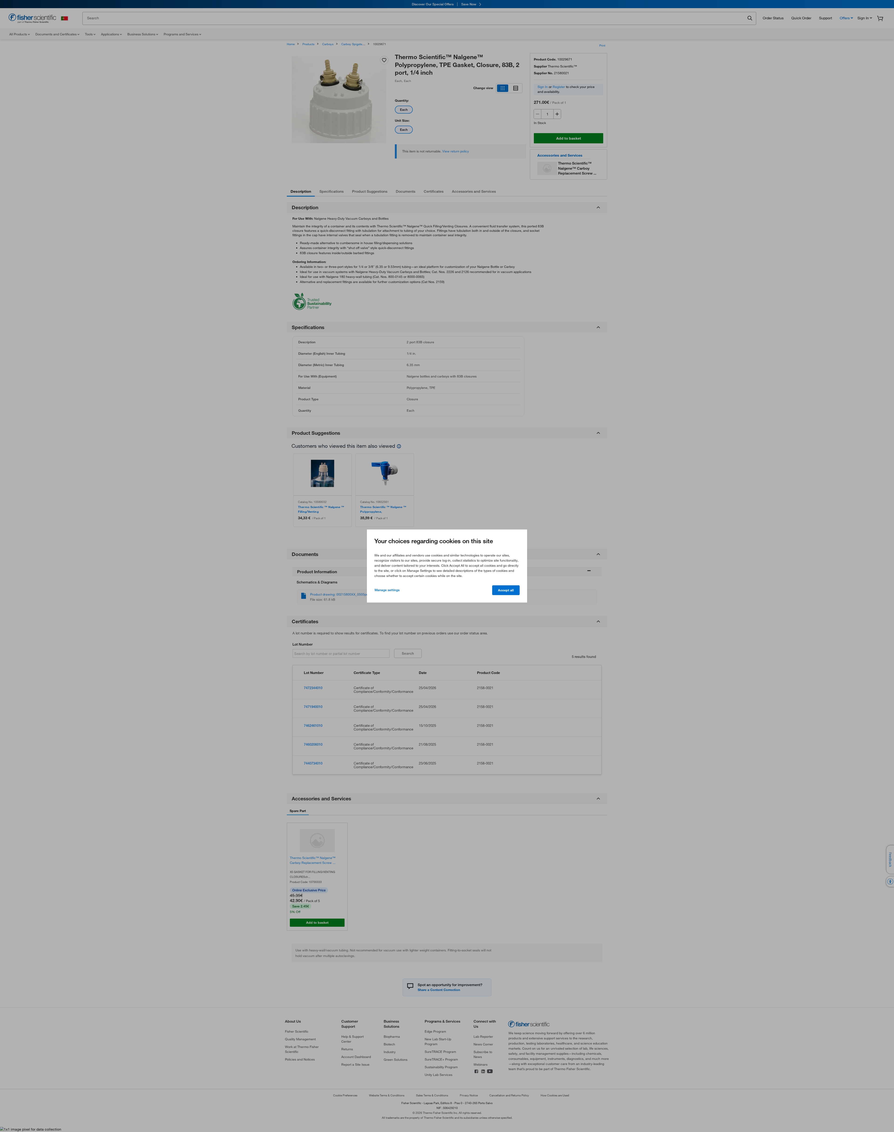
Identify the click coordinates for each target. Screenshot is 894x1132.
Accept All (506, 590)
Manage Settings (387, 590)
